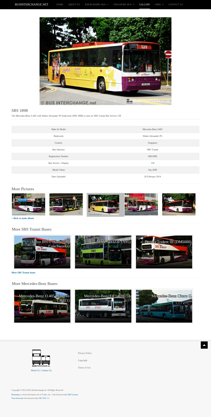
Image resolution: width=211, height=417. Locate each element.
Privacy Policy (85, 353)
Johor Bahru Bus (95, 4)
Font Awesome (17, 398)
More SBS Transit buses (23, 272)
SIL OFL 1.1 (44, 398)
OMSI (158, 4)
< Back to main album (23, 218)
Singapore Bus (122, 4)
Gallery (144, 4)
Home (60, 4)
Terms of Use (84, 367)
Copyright (82, 360)
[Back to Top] (204, 345)
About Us (74, 4)
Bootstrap (15, 394)
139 (152, 163)
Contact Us (175, 4)
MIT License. (73, 394)
